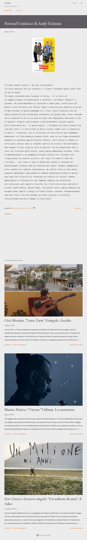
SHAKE (7, 3)
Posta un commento (19, 344)
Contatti (19, 10)
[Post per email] (34, 208)
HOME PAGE (8, 10)
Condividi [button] (77, 208)
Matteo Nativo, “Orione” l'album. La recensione (39, 409)
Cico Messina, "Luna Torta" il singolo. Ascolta (37, 320)
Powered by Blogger (44, 535)
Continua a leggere (76, 344)
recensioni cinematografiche (22, 208)
